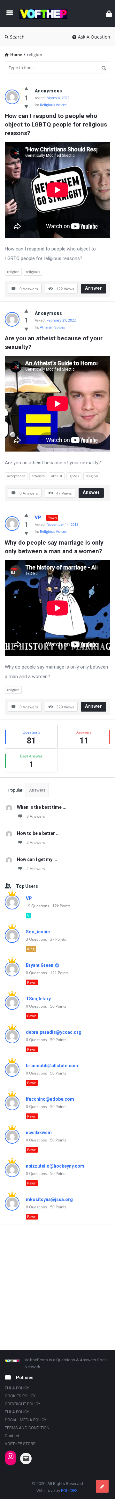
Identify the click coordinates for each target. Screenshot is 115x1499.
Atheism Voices (52, 327)
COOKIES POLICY (20, 1396)
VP (38, 517)
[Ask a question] (102, 1486)
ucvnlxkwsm (39, 1132)
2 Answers (36, 842)
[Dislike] (26, 106)
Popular (15, 790)
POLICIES (69, 1490)
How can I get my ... (37, 859)
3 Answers (36, 816)
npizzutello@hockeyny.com (55, 1166)
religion (13, 271)
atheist (56, 476)
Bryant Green (39, 965)
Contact (12, 1435)
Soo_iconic (38, 931)
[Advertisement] (57, 1287)
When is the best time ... (41, 807)
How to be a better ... (38, 833)
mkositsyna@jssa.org (49, 1199)
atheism (38, 476)
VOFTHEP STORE (20, 1443)
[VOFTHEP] (45, 13)
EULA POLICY (17, 1388)
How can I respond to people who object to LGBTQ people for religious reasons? (57, 124)
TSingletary (38, 998)
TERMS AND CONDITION (27, 1427)
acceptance (16, 476)
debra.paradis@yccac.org (53, 1032)
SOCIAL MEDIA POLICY (25, 1419)
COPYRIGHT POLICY (22, 1403)
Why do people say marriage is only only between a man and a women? (55, 547)
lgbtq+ (74, 476)
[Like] (26, 88)
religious (33, 271)
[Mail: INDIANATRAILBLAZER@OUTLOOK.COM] (26, 1458)
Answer (93, 288)
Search (17, 37)
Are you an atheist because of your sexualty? (54, 343)
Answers (37, 790)
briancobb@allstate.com (52, 1065)
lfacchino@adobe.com (50, 1099)
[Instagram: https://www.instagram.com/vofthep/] (10, 1456)
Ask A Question (94, 37)
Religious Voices (53, 104)
